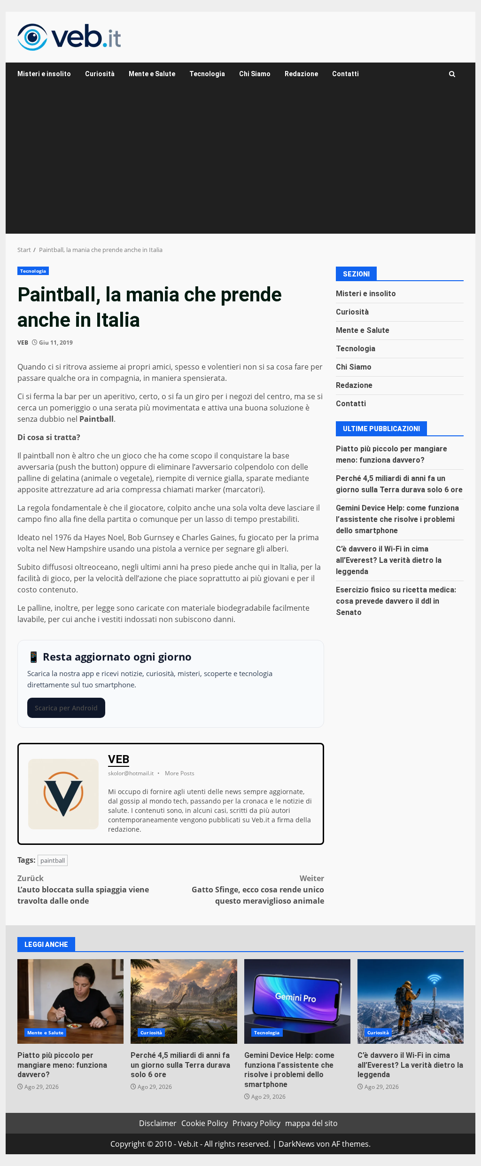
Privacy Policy (256, 1123)
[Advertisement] (240, 163)
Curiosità (100, 74)
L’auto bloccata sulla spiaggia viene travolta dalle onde (83, 889)
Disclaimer (158, 1123)
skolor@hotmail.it (131, 773)
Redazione (301, 74)
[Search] (452, 74)
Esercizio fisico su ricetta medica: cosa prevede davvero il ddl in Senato (396, 601)
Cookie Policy (204, 1123)
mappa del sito (311, 1123)
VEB (22, 343)
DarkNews (297, 1144)
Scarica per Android (66, 707)
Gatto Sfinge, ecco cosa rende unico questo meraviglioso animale (258, 889)
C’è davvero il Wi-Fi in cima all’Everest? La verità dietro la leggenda (389, 560)
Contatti (345, 74)
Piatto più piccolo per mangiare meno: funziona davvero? (70, 1001)
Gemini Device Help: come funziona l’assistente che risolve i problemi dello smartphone (397, 519)
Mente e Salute (152, 74)
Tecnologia (207, 74)
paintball (52, 860)
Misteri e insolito (44, 74)
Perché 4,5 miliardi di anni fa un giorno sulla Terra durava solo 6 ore (184, 1001)
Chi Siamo (255, 74)
